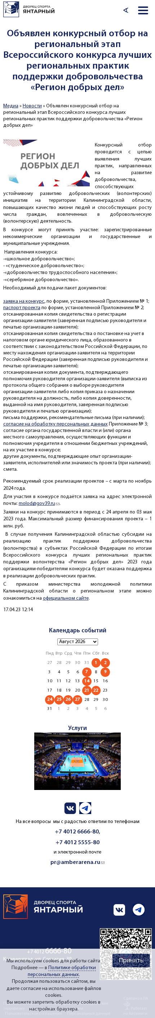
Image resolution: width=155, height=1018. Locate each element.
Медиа (10, 106)
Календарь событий (77, 631)
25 (59, 699)
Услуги (77, 728)
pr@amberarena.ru (77, 862)
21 (86, 690)
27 (77, 699)
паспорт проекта (21, 308)
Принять (131, 960)
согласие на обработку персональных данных (55, 424)
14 (86, 681)
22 (95, 690)
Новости (32, 106)
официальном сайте (66, 598)
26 (68, 699)
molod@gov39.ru (39, 503)
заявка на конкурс (23, 301)
